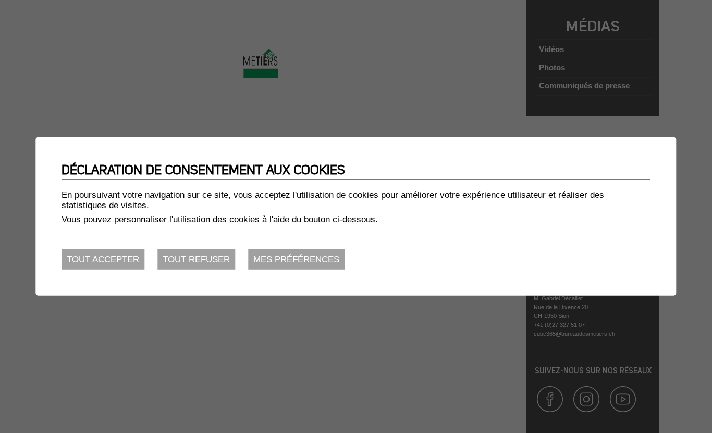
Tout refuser (196, 259)
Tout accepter (103, 259)
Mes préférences (296, 259)
